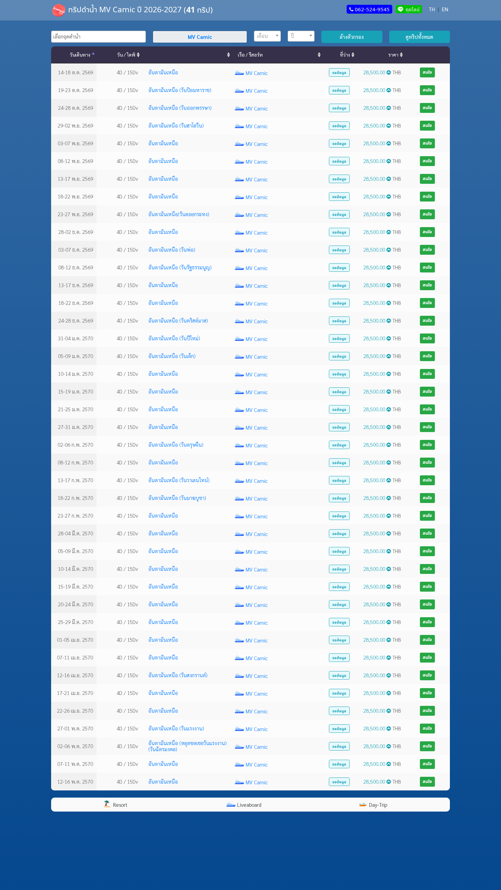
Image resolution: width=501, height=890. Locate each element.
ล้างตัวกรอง (352, 36)
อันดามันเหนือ (163, 72)
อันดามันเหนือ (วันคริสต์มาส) (178, 320)
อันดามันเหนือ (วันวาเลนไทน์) (179, 480)
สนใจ (427, 72)
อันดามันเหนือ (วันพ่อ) (171, 249)
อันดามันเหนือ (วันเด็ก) (172, 356)
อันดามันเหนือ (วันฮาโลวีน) (176, 125)
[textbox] (100, 37)
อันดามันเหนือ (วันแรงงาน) (176, 728)
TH (431, 9)
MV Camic (257, 73)
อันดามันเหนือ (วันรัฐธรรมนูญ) (180, 267)
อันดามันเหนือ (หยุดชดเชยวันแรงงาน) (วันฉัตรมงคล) (187, 746)
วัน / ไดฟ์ (126, 54)
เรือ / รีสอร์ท (250, 54)
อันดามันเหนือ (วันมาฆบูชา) (177, 497)
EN (445, 9)
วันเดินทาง (80, 54)
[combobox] (98, 37)
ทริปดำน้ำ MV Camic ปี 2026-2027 (125, 9)
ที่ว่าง (345, 54)
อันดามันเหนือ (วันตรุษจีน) (175, 444)
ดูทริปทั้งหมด (419, 36)
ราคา (393, 54)
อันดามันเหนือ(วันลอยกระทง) (178, 214)
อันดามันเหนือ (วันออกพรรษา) (180, 107)
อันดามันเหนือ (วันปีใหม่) (174, 338)
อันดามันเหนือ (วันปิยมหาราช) (179, 90)
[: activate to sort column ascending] (186, 54)
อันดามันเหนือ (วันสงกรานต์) (178, 675)
